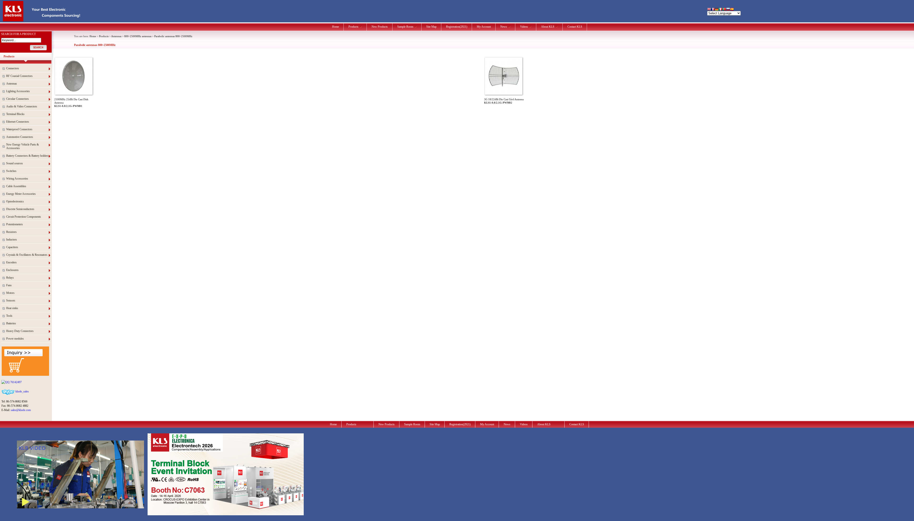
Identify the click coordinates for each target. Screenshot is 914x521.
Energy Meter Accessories (21, 193)
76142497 (16, 382)
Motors (10, 293)
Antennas (11, 83)
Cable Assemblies (16, 186)
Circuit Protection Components (23, 216)
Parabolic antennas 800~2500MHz (173, 36)
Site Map (431, 26)
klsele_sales (22, 391)
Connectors (12, 68)
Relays (10, 277)
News (503, 26)
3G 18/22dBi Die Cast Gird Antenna (504, 99)
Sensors (10, 300)
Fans (9, 285)
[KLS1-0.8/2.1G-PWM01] (74, 93)
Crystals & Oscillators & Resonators (26, 254)
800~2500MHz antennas (137, 36)
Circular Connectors (17, 98)
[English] (709, 9)
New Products (380, 26)
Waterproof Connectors (19, 129)
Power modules (15, 338)
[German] (717, 9)
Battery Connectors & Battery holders (27, 155)
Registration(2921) (456, 26)
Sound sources (14, 163)
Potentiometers (14, 224)
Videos (524, 26)
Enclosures (12, 270)
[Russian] (728, 9)
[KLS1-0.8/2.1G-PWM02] (504, 93)
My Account (484, 26)
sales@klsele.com (21, 410)
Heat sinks (12, 308)
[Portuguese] (724, 9)
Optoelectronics (15, 201)
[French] (713, 9)
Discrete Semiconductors (20, 209)
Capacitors (12, 247)
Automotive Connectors (19, 137)
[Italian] (720, 9)
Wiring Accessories (17, 178)
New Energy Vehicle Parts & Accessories (22, 146)
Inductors (11, 239)
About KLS (547, 26)
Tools (9, 315)
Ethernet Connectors (17, 121)
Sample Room (405, 26)
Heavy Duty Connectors (20, 331)
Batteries (11, 323)
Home (335, 26)
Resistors (11, 232)
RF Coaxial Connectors (19, 76)
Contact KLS (574, 26)
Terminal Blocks (15, 114)
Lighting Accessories (18, 91)
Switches (11, 171)
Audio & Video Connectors (21, 106)
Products (353, 26)
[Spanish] (732, 9)
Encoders (11, 262)
